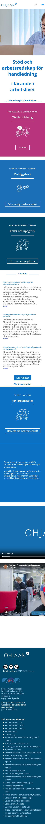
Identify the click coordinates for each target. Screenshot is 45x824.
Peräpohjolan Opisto (14, 785)
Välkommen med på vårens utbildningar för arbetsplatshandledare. (18, 283)
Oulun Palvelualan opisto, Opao (19, 782)
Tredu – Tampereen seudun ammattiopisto (24, 810)
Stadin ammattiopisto (14, 804)
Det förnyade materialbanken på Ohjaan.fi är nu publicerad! (19, 316)
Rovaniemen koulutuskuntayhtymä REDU (23, 795)
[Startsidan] (18, 661)
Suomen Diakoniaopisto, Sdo (17, 807)
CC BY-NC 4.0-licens (25, 671)
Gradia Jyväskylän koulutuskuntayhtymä (22, 746)
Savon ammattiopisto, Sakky (17, 801)
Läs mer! (22, 147)
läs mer (5, 306)
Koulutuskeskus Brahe (15, 770)
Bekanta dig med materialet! (22, 430)
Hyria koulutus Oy (13, 749)
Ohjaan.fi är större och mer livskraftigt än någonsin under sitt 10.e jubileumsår (22, 348)
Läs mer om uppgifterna (23, 261)
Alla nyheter (22, 377)
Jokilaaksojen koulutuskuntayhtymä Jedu (23, 752)
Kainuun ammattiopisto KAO (17, 755)
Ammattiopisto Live (13, 722)
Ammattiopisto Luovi (14, 725)
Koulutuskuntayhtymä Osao (17, 773)
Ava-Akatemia (11, 731)
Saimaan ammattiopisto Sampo (19, 798)
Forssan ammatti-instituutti (17, 743)
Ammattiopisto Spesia (14, 728)
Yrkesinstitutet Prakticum (16, 816)
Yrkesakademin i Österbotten (18, 813)
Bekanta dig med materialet (23, 204)
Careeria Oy (10, 734)
